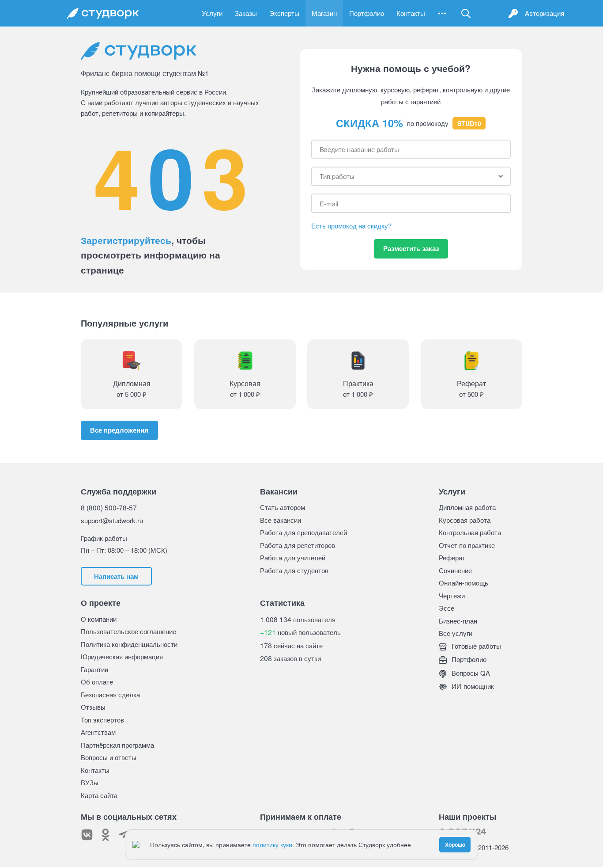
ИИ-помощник (472, 686)
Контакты (410, 13)
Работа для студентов (294, 570)
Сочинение (455, 570)
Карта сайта (99, 795)
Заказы (246, 13)
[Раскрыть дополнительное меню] (442, 13)
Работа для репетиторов (297, 545)
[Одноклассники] (105, 835)
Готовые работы (475, 645)
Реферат (452, 557)
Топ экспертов (102, 719)
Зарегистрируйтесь (126, 240)
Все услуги (455, 633)
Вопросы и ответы (108, 757)
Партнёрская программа (117, 744)
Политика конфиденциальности (129, 644)
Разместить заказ (411, 248)
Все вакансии (280, 520)
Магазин (324, 13)
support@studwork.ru (112, 520)
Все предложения (119, 430)
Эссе (446, 607)
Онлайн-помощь (463, 582)
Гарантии (94, 669)
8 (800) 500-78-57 (109, 507)
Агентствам (98, 732)
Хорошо (455, 844)
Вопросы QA (470, 672)
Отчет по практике (467, 545)
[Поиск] (466, 13)
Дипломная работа (467, 507)
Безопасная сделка (110, 694)
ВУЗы (89, 782)
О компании (99, 619)
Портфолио (366, 13)
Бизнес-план (458, 620)
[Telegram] (124, 835)
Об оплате (97, 681)
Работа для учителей (292, 557)
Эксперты (284, 13)
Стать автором (282, 507)
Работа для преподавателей (303, 532)
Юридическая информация (122, 656)
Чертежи (452, 595)
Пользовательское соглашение (128, 631)
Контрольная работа (470, 532)
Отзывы (93, 706)
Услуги (212, 13)
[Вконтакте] (87, 835)
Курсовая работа (464, 520)
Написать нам (116, 576)
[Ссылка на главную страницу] (102, 13)
